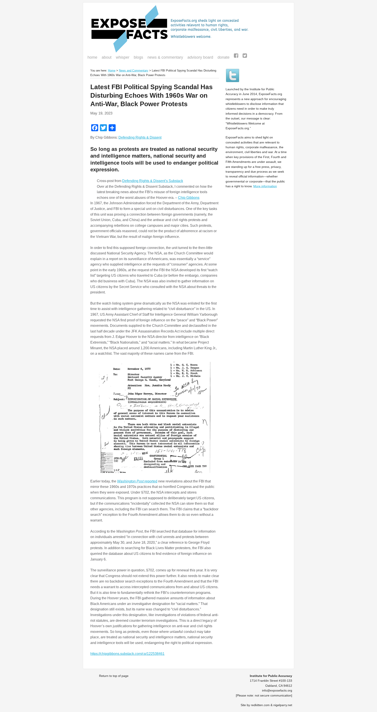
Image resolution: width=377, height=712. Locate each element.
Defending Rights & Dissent (139, 137)
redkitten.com (260, 705)
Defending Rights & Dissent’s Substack (152, 181)
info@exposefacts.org (277, 690)
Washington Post (130, 481)
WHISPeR (122, 57)
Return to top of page (114, 676)
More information (265, 186)
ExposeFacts (188, 29)
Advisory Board (200, 57)
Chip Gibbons (188, 197)
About (106, 57)
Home (92, 57)
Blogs (137, 57)
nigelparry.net (282, 705)
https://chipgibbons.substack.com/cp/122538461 (127, 654)
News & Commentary (165, 57)
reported (150, 481)
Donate (222, 57)
